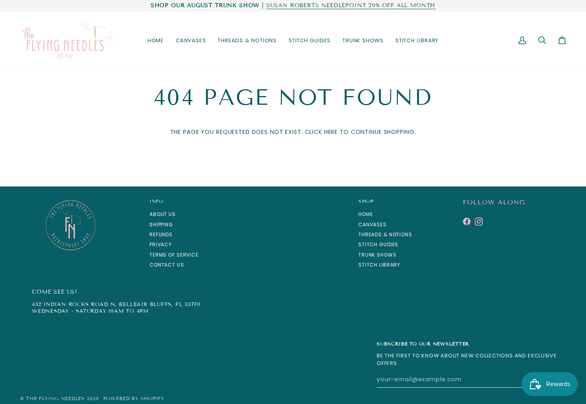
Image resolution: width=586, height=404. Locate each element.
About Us (162, 214)
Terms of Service (174, 254)
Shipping (161, 224)
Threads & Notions (385, 234)
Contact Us (166, 264)
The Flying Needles (55, 398)
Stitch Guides (378, 244)
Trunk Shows (377, 254)
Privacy (160, 244)
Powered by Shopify (134, 398)
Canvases (372, 224)
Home (365, 214)
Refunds (161, 234)
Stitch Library (379, 264)
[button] (191, 41)
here (331, 132)
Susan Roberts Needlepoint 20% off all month (351, 5)
